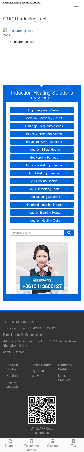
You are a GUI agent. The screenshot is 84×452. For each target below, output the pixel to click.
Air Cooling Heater (44, 180)
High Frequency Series (44, 110)
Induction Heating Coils (44, 220)
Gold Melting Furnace (44, 173)
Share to (10, 445)
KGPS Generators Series (44, 133)
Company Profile (65, 367)
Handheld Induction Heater (44, 204)
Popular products (12, 384)
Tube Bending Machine (44, 196)
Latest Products (64, 377)
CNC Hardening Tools (44, 188)
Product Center (12, 367)
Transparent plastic (21, 41)
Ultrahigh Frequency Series (44, 126)
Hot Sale (12, 375)
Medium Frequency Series (43, 118)
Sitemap (19, 352)
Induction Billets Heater (44, 149)
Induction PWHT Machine (44, 141)
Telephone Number (31, 447)
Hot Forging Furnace (44, 157)
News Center (41, 365)
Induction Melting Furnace (44, 165)
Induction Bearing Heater (44, 212)
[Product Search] (69, 233)
